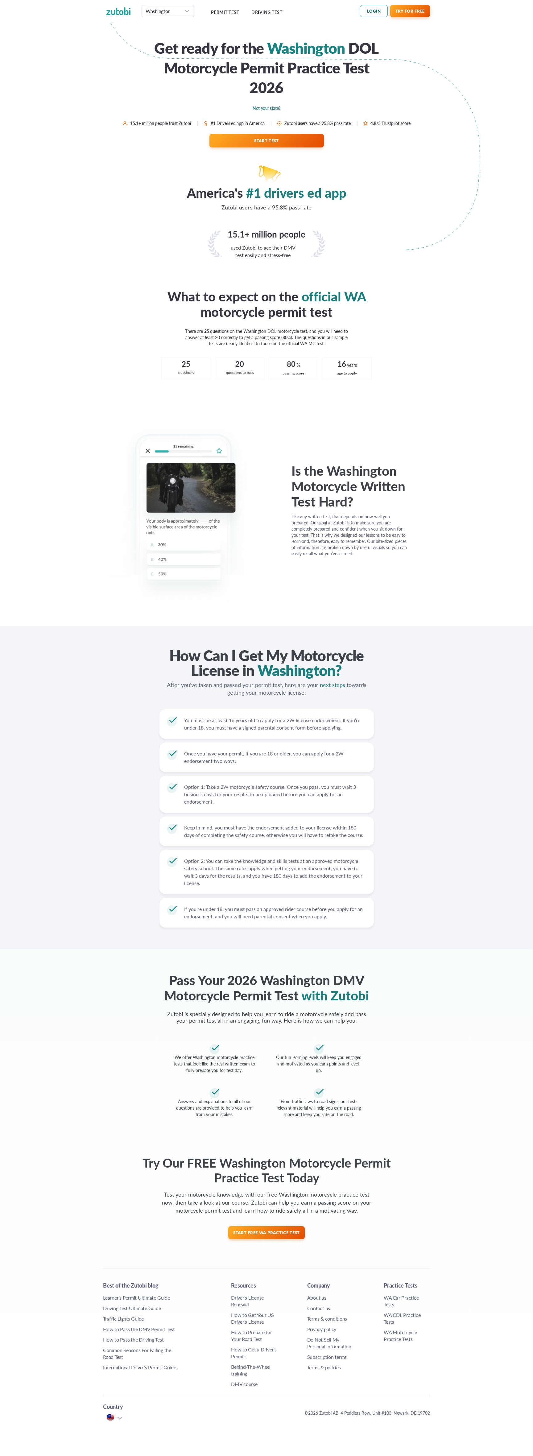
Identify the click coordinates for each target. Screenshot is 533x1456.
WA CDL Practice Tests (402, 1318)
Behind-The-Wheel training (251, 1370)
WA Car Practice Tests (401, 1301)
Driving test (266, 12)
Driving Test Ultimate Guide (132, 1308)
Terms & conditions (327, 1318)
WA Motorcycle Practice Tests (400, 1335)
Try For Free (410, 11)
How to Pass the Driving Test (133, 1339)
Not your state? (266, 108)
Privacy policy (322, 1329)
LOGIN (374, 11)
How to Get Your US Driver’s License (252, 1318)
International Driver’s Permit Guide (139, 1367)
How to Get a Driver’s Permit (254, 1353)
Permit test (225, 12)
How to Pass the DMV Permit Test (139, 1329)
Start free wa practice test (266, 1232)
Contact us (318, 1308)
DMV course (244, 1384)
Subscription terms (327, 1356)
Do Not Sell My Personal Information (329, 1343)
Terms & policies (324, 1367)
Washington (158, 10)
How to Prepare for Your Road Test (251, 1335)
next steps (332, 685)
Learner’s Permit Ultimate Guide (136, 1297)
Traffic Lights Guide (123, 1318)
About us (316, 1297)
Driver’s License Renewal (247, 1301)
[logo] (122, 11)
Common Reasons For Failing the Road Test (137, 1353)
